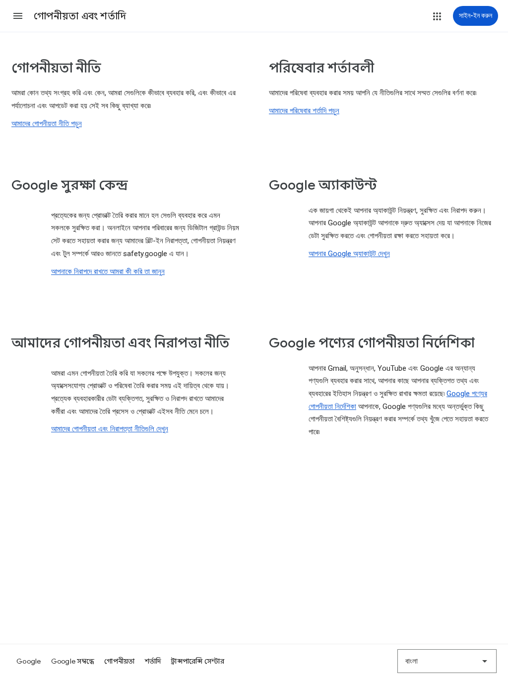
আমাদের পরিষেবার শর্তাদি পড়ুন (304, 110)
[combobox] (447, 661)
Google (28, 661)
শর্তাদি (153, 661)
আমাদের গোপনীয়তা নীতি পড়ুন (46, 123)
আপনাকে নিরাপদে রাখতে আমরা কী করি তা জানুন (108, 271)
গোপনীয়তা (119, 661)
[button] (18, 16)
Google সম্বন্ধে (73, 661)
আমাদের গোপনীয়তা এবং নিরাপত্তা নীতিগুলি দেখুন (109, 428)
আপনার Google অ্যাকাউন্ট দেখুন (349, 253)
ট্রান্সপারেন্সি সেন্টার (197, 661)
